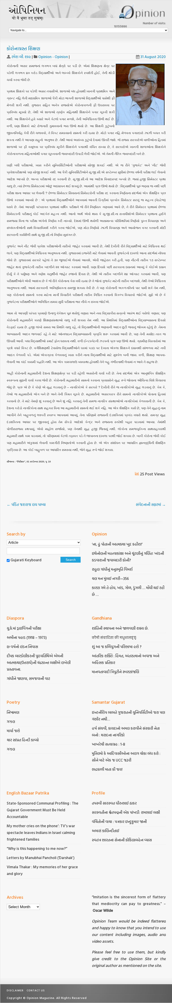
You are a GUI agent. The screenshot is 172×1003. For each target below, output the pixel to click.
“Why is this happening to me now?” (37, 848)
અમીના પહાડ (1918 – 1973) (27, 637)
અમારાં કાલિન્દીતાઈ (105, 830)
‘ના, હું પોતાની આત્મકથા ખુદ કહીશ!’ (117, 544)
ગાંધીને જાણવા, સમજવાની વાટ (28, 678)
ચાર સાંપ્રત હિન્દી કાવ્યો (23, 740)
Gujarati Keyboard (26, 560)
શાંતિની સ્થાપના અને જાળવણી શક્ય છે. (120, 628)
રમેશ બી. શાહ (21, 56)
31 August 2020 (153, 56)
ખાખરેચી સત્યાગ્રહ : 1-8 (108, 744)
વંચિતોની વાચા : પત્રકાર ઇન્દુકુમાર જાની (119, 821)
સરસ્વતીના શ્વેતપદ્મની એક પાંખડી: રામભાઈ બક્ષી (126, 812)
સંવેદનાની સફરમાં (151, 504)
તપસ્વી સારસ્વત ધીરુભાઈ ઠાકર (114, 803)
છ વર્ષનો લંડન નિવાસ (22, 646)
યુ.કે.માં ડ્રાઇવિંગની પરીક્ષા (24, 628)
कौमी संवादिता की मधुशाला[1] (114, 637)
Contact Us (36, 990)
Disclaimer (15, 990)
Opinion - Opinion (53, 56)
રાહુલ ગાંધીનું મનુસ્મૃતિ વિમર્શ (112, 569)
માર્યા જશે (13, 730)
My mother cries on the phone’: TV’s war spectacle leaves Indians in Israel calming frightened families (41, 832)
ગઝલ (11, 721)
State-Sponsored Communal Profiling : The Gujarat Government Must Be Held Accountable (42, 809)
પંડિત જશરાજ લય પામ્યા (26, 504)
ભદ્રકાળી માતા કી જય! (107, 769)
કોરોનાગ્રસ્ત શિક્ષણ (23, 48)
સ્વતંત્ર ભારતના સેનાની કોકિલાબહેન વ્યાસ (122, 840)
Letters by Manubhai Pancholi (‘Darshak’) (41, 857)
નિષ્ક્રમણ (13, 712)
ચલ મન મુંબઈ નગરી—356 (110, 578)
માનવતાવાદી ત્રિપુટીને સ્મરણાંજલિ (116, 671)
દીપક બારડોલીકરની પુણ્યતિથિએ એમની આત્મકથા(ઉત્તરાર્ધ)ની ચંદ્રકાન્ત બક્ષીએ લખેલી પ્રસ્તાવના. (39, 662)
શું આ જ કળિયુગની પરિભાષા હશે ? (117, 646)
